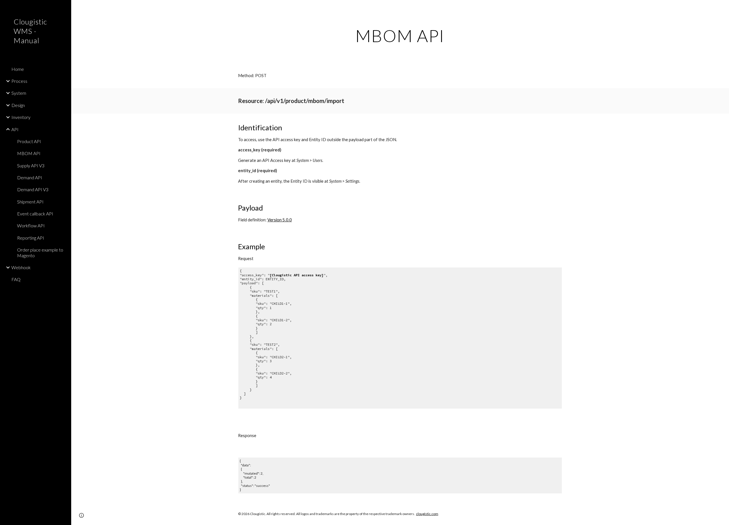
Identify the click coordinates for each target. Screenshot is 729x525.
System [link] (18, 93)
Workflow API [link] (31, 225)
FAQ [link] (16, 279)
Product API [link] (29, 141)
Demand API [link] (29, 177)
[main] (400, 35)
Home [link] (17, 69)
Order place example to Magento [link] (40, 252)
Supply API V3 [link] (30, 165)
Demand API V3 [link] (32, 189)
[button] (722, 8)
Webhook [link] (21, 267)
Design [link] (18, 105)
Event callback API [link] (35, 213)
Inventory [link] (20, 117)
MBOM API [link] (28, 153)
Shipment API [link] (30, 201)
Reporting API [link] (30, 237)
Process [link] (19, 81)
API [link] (15, 129)
